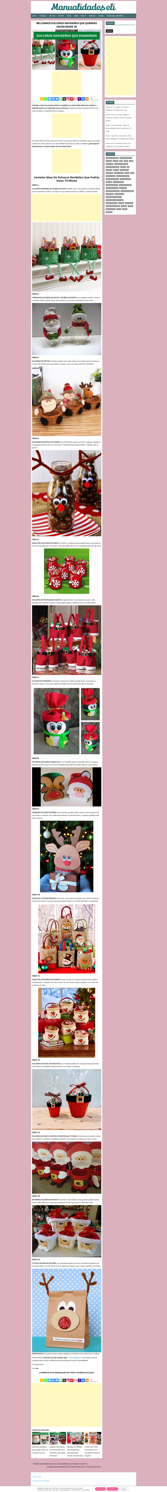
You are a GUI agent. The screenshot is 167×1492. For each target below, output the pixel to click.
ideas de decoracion (123, 176)
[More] (87, 99)
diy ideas (109, 170)
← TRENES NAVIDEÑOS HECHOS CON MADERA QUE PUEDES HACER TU (59, 1464)
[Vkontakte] (83, 99)
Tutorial (125, 209)
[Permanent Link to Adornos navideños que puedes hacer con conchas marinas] (40, 1438)
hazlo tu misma (119, 173)
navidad (121, 203)
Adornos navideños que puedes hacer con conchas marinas (40, 1450)
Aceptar (100, 1489)
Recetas (83, 16)
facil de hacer (124, 170)
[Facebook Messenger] (56, 99)
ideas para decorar (112, 185)
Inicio (34, 16)
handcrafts (109, 173)
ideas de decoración (112, 179)
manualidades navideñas (113, 197)
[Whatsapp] (45, 99)
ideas (132, 173)
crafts (126, 161)
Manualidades (119, 194)
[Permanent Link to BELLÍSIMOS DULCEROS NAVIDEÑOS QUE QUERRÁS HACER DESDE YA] (66, 49)
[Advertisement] (66, 83)
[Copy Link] (41, 99)
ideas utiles (123, 188)
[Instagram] (68, 99)
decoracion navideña (112, 167)
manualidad (109, 194)
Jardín (76, 16)
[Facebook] (53, 99)
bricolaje (108, 161)
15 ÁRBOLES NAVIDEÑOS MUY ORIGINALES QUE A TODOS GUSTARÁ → (74, 1467)
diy (128, 167)
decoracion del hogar (121, 164)
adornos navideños (126, 158)
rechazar (112, 1489)
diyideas (115, 170)
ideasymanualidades (127, 191)
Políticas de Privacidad (41, 1481)
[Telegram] (49, 99)
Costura (61, 16)
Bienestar (92, 16)
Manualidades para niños (115, 16)
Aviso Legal (36, 1477)
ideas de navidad (125, 179)
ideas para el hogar (125, 185)
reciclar (130, 206)
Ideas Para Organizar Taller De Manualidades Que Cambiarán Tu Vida (118, 128)
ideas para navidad (112, 188)
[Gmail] (75, 99)
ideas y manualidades (112, 191)
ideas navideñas (118, 182)
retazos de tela (110, 209)
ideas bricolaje (110, 176)
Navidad (101, 16)
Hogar (69, 16)
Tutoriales (42, 16)
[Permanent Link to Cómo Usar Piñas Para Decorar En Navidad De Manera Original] (93, 1438)
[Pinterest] (72, 99)
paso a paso (129, 203)
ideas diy (109, 182)
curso (131, 161)
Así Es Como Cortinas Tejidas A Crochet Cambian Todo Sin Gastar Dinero (119, 118)
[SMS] (60, 99)
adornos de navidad (112, 158)
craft (121, 161)
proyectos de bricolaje (112, 206)
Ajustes (124, 1489)
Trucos (119, 209)
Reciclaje (52, 16)
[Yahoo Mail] (79, 99)
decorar (123, 167)
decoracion (109, 164)
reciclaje (123, 206)
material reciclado (111, 203)
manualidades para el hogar (114, 200)
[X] (64, 99)
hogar (127, 173)
